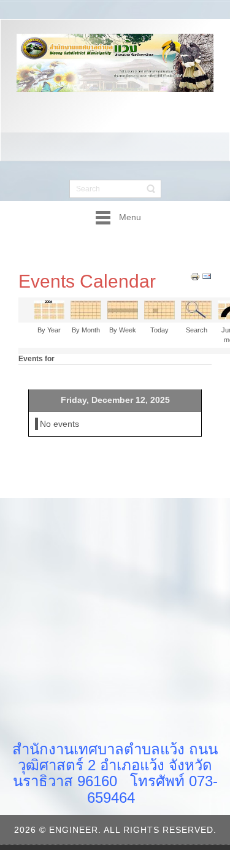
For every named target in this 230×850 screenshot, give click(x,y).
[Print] (195, 275)
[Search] (196, 310)
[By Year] (49, 310)
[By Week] (122, 310)
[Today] (159, 310)
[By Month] (86, 310)
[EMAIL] (207, 275)
